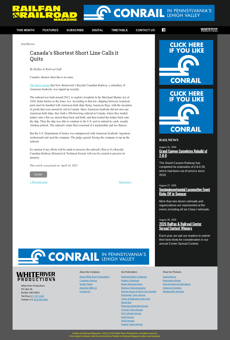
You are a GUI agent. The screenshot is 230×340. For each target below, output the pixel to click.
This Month (25, 30)
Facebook (166, 31)
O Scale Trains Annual (132, 310)
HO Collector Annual (131, 313)
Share (38, 174)
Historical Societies (172, 288)
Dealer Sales (86, 284)
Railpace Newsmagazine (133, 288)
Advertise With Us (88, 288)
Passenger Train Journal (133, 295)
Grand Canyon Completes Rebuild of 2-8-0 (183, 153)
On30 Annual (127, 317)
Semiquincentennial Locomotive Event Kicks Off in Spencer (184, 191)
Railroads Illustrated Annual (134, 306)
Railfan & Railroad (130, 280)
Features (50, 30)
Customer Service (88, 280)
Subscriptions (169, 277)
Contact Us (145, 30)
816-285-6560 (41, 299)
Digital (97, 30)
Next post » (125, 182)
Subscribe (75, 30)
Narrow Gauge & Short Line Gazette (138, 291)
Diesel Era (126, 302)
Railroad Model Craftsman (134, 277)
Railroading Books (172, 280)
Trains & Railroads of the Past (135, 299)
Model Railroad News (131, 284)
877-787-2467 (37, 296)
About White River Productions (94, 277)
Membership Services (173, 291)
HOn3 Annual (127, 321)
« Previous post (38, 182)
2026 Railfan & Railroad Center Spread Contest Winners (180, 226)
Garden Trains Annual (131, 324)
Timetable (119, 30)
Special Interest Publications (176, 284)
